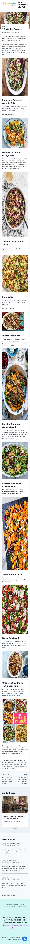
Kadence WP (18, 939)
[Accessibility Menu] (24, 939)
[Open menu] (27, 5)
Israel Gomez (11, 843)
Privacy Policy (23, 907)
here (12, 114)
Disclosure (15, 907)
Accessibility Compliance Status (15, 904)
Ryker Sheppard (12, 878)
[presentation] (15, 805)
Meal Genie (16, 766)
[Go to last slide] (4, 811)
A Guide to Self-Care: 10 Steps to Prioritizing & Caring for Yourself (22, 779)
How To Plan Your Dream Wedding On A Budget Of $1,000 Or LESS (7, 779)
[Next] (26, 811)
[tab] (13, 828)
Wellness (4, 26)
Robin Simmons (7, 32)
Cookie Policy (6, 907)
